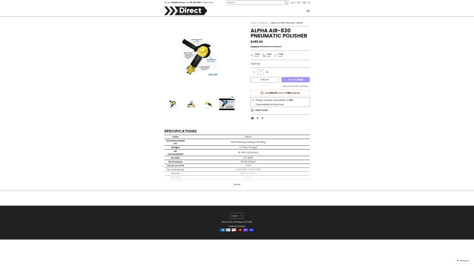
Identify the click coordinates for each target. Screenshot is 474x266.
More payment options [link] (295, 86)
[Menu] (308, 10)
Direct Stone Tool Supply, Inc (234, 222)
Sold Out (265, 79)
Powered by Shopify (237, 226)
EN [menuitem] (309, 2)
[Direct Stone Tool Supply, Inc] (185, 10)
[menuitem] (295, 2)
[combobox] (255, 3)
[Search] (286, 3)
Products (263, 22)
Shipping (255, 46)
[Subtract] (254, 72)
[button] (252, 118)
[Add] (267, 72)
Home (253, 22)
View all (237, 184)
